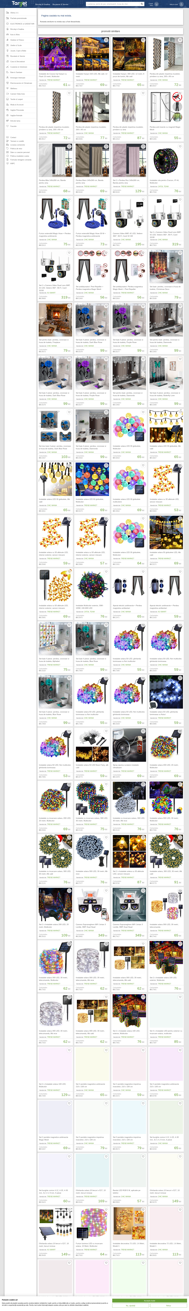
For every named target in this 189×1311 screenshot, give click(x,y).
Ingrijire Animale (16, 115)
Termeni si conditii (17, 141)
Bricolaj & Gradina (42, 4)
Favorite (13, 126)
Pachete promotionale (18, 18)
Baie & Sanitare (16, 72)
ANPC (12, 163)
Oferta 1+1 (14, 13)
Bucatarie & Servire (60, 4)
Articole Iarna (15, 121)
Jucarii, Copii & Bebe (18, 51)
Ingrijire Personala (17, 110)
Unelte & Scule (16, 45)
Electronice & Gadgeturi (22, 24)
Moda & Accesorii (17, 105)
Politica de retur (16, 149)
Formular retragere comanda (20, 160)
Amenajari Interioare (17, 78)
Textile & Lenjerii (16, 99)
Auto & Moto (15, 35)
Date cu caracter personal (20, 152)
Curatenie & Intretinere (18, 67)
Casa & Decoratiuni (17, 62)
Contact (13, 137)
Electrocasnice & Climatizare (21, 83)
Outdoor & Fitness (17, 40)
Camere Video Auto (17, 94)
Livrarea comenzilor (17, 145)
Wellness (13, 88)
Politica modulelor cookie (19, 156)
